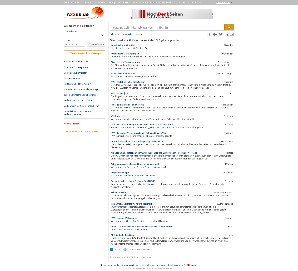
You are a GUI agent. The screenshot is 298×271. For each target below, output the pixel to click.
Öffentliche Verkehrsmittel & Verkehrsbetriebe (77, 113)
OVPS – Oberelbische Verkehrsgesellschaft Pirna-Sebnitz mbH (141, 226)
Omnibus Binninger (120, 172)
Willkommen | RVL (120, 93)
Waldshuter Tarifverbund (123, 73)
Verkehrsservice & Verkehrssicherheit (82, 105)
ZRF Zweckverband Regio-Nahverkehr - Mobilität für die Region (142, 124)
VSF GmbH (116, 116)
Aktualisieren (97, 44)
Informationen (147, 265)
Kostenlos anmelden (110, 265)
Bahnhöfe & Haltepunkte (76, 67)
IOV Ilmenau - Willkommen (124, 218)
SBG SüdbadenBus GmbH (123, 235)
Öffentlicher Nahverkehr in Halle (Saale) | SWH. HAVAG (138, 141)
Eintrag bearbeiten (130, 265)
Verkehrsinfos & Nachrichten (78, 100)
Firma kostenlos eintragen (86, 53)
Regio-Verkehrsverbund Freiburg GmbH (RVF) (133, 181)
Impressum (161, 265)
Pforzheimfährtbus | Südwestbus (127, 104)
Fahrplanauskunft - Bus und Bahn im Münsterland (135, 164)
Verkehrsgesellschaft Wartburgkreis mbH (131, 203)
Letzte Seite (147, 249)
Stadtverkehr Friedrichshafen (125, 62)
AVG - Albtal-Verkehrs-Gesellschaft (128, 82)
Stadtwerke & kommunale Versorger (81, 89)
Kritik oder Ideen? (176, 265)
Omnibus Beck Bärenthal (123, 45)
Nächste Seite (135, 249)
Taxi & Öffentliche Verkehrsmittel (80, 94)
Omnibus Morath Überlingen (125, 53)
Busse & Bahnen (72, 78)
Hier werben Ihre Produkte (82, 131)
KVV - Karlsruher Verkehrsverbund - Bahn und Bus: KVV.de (138, 133)
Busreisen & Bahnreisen (75, 72)
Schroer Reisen (118, 192)
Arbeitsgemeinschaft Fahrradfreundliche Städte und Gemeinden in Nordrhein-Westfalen (154, 152)
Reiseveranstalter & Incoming (78, 83)
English (193, 265)
